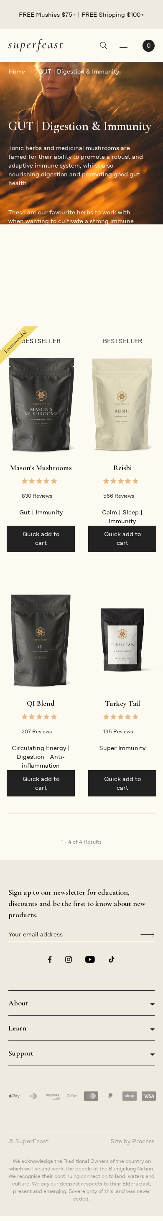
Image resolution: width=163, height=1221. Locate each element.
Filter (16, 304)
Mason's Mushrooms (41, 467)
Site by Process (132, 1141)
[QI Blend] (41, 641)
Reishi (122, 467)
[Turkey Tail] (122, 641)
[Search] (103, 46)
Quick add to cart (41, 538)
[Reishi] (122, 404)
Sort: (107, 304)
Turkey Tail (122, 703)
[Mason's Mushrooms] (41, 404)
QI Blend (41, 703)
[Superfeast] (35, 45)
